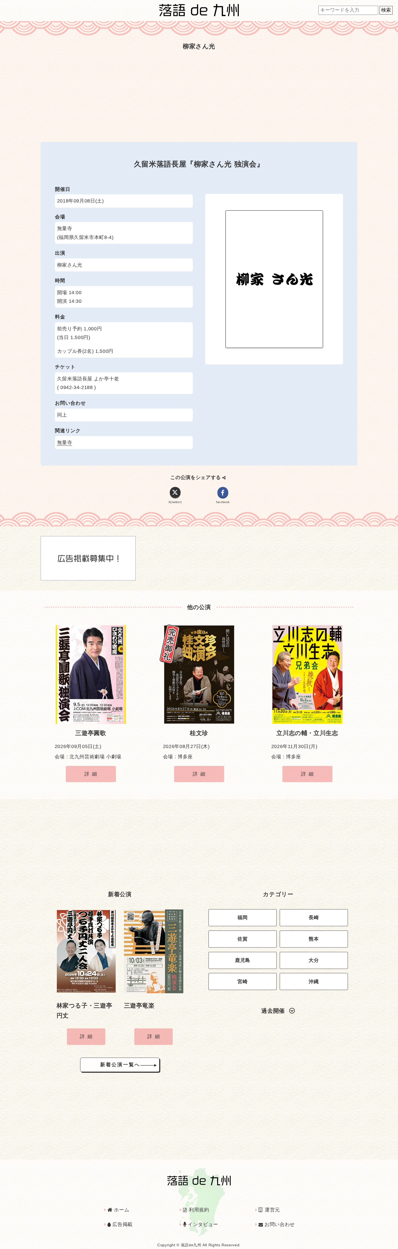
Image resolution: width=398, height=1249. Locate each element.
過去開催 (273, 1011)
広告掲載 (122, 1224)
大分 (314, 960)
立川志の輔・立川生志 (307, 733)
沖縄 (314, 981)
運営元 (271, 1210)
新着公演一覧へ (120, 1064)
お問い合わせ (279, 1224)
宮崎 (242, 981)
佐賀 (242, 939)
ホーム (121, 1210)
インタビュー (202, 1224)
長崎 (314, 917)
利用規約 (198, 1210)
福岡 (242, 917)
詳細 (91, 774)
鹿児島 (242, 960)
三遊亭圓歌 (90, 733)
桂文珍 (199, 733)
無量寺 (64, 442)
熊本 (314, 939)
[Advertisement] (199, 96)
